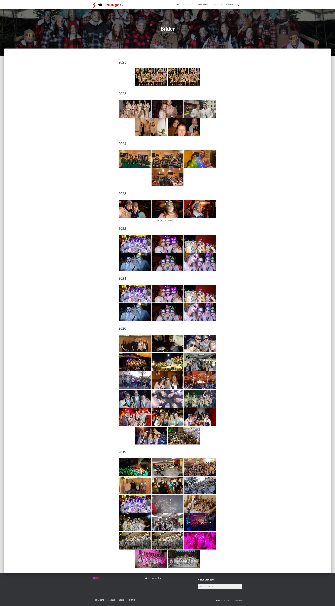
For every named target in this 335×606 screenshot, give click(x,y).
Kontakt (229, 5)
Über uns (187, 5)
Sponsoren (217, 5)
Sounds (111, 600)
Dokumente (99, 600)
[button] (192, 5)
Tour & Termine (203, 5)
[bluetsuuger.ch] (109, 4)
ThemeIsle (238, 600)
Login (121, 600)
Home (177, 5)
